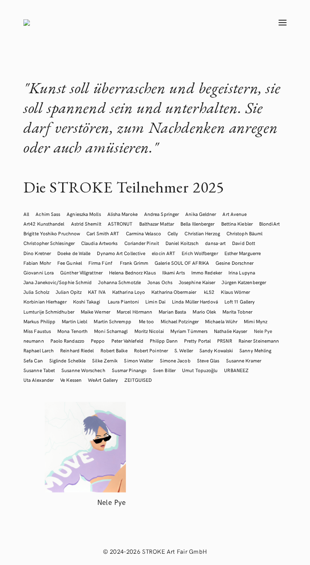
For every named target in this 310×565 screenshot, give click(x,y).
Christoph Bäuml (244, 233)
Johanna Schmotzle (119, 282)
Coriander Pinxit (141, 243)
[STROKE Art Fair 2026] (134, 22)
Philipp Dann (164, 340)
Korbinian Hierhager (45, 301)
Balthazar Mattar (156, 223)
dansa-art (215, 243)
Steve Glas (208, 360)
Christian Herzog (202, 233)
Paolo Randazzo (67, 340)
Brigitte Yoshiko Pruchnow (51, 233)
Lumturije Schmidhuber (48, 311)
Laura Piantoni (123, 301)
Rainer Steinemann (259, 340)
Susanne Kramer (243, 360)
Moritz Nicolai (149, 331)
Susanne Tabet (39, 370)
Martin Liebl (74, 321)
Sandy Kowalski (216, 350)
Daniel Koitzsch (182, 243)
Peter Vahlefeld (127, 340)
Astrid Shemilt (86, 223)
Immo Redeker (206, 272)
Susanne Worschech (83, 370)
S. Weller (183, 350)
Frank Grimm (134, 262)
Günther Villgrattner (81, 272)
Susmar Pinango (129, 370)
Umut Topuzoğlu (200, 370)
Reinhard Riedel (77, 350)
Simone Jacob (175, 360)
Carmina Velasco (143, 233)
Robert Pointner (151, 350)
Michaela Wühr (221, 321)
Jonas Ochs (159, 282)
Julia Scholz (36, 292)
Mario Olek (204, 311)
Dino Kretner (37, 253)
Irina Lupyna (241, 272)
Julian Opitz (69, 292)
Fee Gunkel (69, 262)
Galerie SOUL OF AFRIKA (182, 262)
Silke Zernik (104, 360)
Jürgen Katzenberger (244, 282)
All (26, 214)
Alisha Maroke (122, 214)
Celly (173, 233)
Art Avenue (234, 214)
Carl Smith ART (102, 233)
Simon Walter (138, 360)
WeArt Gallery (103, 380)
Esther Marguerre (242, 253)
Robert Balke (114, 350)
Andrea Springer (161, 214)
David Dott (243, 243)
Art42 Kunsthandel (43, 223)
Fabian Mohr (37, 262)
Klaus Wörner (235, 292)
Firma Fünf (100, 262)
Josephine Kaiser (197, 282)
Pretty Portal (197, 340)
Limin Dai (155, 301)
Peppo (98, 340)
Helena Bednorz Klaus (132, 272)
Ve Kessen (71, 380)
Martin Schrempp (113, 321)
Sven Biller (164, 370)
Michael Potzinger (180, 321)
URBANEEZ (236, 370)
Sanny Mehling (255, 350)
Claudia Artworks (99, 243)
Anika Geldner (200, 214)
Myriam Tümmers (188, 331)
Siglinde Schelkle (67, 360)
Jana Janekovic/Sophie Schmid (57, 282)
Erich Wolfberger (200, 253)
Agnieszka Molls (84, 214)
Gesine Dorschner (234, 262)
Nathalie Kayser (230, 331)
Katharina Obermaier (174, 292)
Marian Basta (172, 311)
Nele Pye (263, 331)
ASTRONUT (120, 223)
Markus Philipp (39, 321)
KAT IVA (97, 292)
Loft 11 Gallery (239, 301)
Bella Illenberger (197, 223)
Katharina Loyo (128, 292)
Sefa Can (33, 360)
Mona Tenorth (72, 331)
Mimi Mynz (255, 321)
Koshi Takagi (87, 301)
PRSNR (224, 340)
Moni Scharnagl (111, 331)
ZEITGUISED (138, 380)
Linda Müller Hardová (195, 301)
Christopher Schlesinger (49, 243)
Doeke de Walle (73, 253)
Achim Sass (48, 214)
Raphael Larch (38, 350)
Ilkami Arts (173, 272)
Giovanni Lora (38, 272)
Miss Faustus (37, 331)
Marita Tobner (237, 311)
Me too (146, 321)
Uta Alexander (38, 380)
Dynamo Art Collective (121, 253)
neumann (33, 340)
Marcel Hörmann (134, 311)
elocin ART (163, 253)
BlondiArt (269, 223)
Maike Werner (95, 311)
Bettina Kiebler (237, 223)
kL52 (209, 292)
